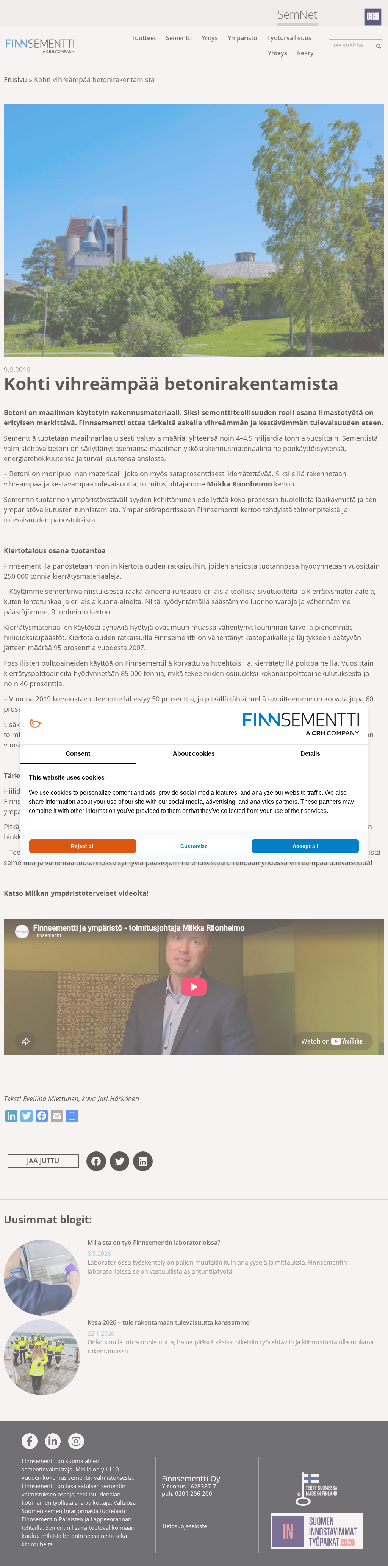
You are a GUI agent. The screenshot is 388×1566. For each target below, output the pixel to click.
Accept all (305, 846)
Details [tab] (310, 753)
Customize (194, 846)
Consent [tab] (78, 753)
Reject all (83, 846)
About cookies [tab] (194, 753)
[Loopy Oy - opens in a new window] (35, 723)
